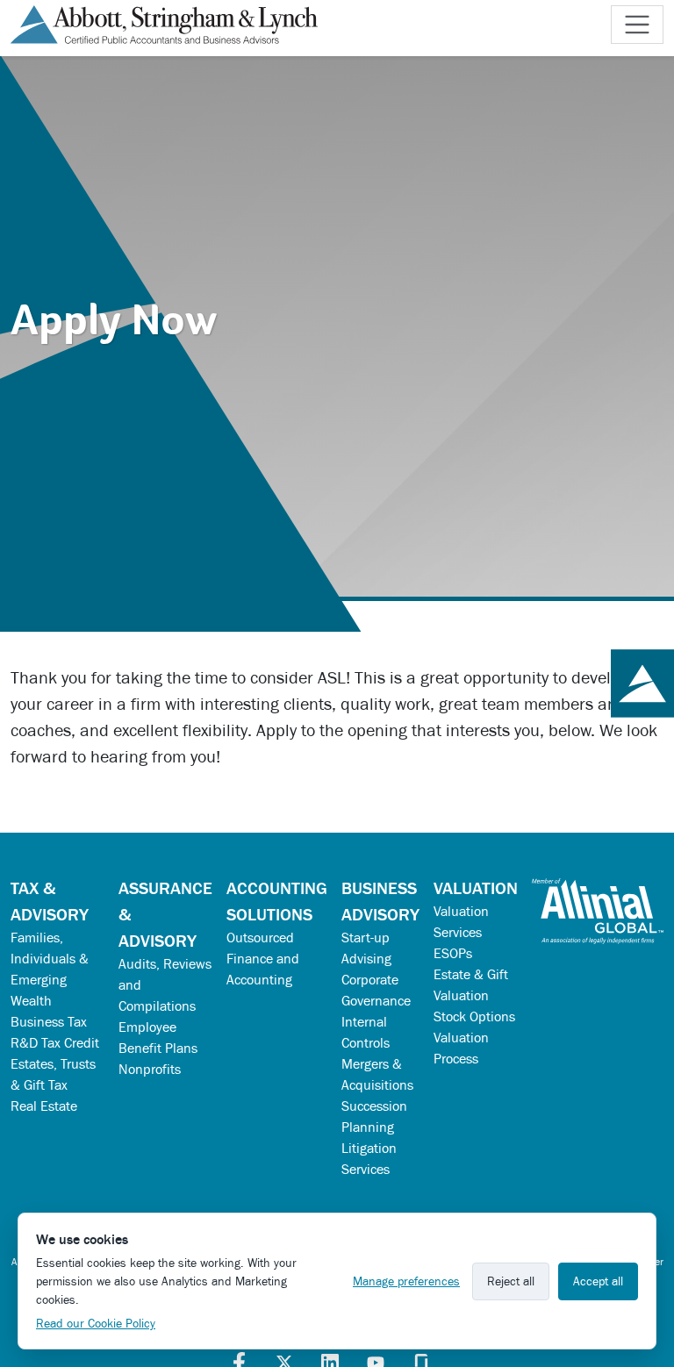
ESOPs (453, 953)
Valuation (476, 888)
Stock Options (474, 1016)
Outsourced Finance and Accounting (262, 958)
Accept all (598, 1281)
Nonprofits (149, 1069)
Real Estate (44, 1106)
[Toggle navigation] (637, 24)
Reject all (510, 1281)
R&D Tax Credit (55, 1042)
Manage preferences (406, 1281)
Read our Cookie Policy (95, 1323)
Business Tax (49, 1021)
